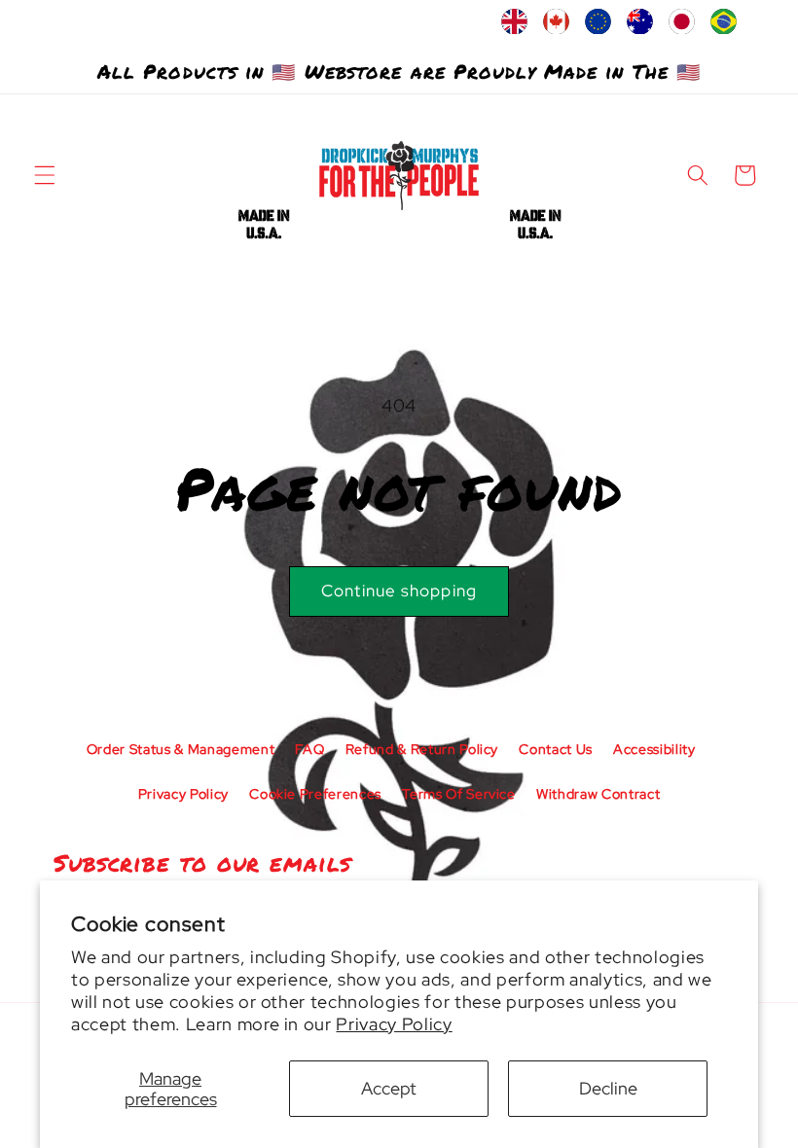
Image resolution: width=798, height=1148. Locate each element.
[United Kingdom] (514, 26)
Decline (608, 1088)
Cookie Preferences (315, 794)
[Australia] (640, 26)
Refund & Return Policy (422, 749)
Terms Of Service (459, 794)
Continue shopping (399, 590)
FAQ (309, 749)
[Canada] (556, 26)
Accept (389, 1088)
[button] (44, 175)
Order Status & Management (181, 749)
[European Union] (598, 26)
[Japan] (682, 26)
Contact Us (556, 749)
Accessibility (654, 749)
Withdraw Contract (598, 794)
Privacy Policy (394, 1024)
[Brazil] (723, 26)
